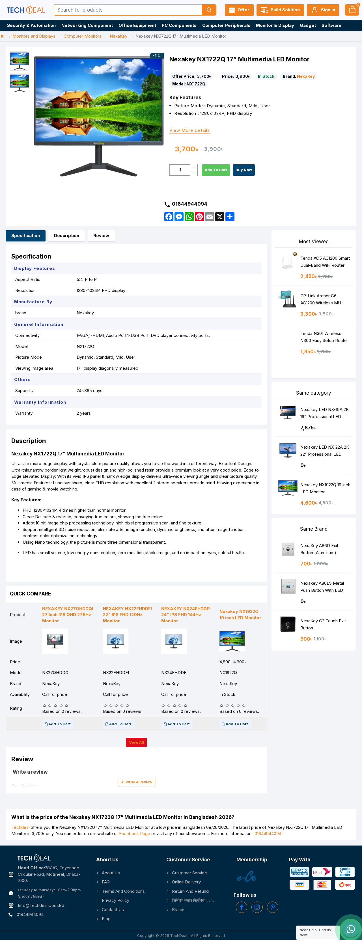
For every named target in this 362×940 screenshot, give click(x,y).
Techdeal (20, 827)
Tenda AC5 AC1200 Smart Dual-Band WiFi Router (325, 261)
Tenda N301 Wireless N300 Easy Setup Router (324, 337)
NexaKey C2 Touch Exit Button (323, 624)
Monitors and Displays (33, 36)
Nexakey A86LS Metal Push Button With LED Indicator (322, 587)
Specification (25, 235)
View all (136, 742)
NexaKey (118, 36)
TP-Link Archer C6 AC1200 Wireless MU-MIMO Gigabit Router (321, 300)
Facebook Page (134, 833)
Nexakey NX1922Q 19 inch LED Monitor (325, 488)
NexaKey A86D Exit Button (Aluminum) (319, 549)
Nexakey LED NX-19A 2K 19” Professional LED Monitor (324, 414)
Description (66, 235)
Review (101, 235)
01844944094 (268, 833)
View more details (189, 130)
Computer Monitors (83, 36)
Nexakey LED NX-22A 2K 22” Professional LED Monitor (324, 451)
